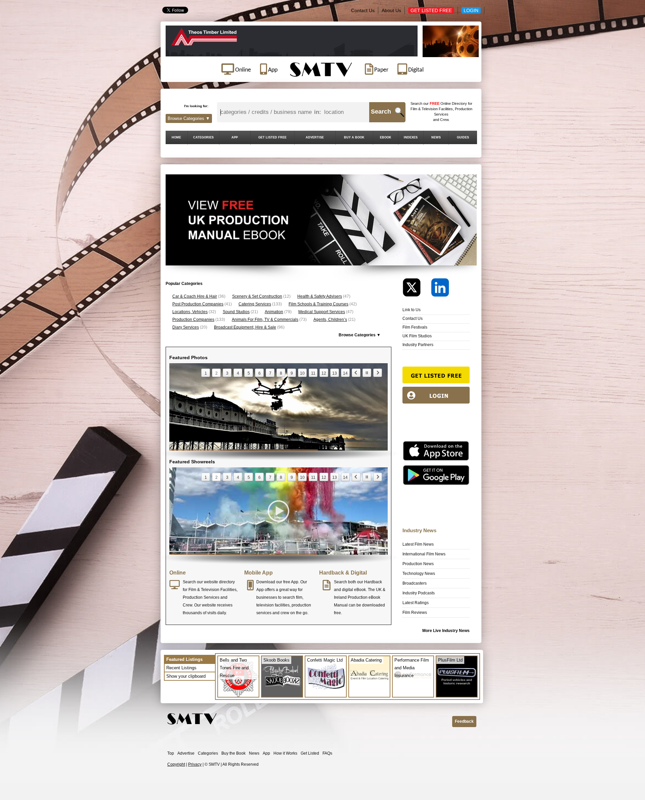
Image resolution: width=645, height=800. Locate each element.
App (266, 753)
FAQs (327, 753)
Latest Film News (418, 544)
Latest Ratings (415, 602)
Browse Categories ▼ (189, 118)
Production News (418, 563)
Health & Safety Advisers (319, 296)
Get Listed (310, 753)
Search (381, 111)
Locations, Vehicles (190, 311)
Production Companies (193, 319)
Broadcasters (414, 583)
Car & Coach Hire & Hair (194, 296)
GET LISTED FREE (272, 137)
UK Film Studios (417, 336)
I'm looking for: (196, 106)
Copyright (176, 764)
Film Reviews (414, 612)
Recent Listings (181, 667)
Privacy (195, 764)
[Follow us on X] (416, 289)
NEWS (436, 137)
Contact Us (363, 10)
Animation (274, 311)
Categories (208, 753)
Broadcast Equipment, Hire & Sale (245, 327)
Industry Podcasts (418, 593)
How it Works (285, 753)
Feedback (464, 721)
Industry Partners (417, 344)
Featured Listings (184, 659)
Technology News (418, 573)
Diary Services (185, 327)
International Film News (423, 554)
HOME (176, 137)
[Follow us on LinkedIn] (440, 289)
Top (170, 753)
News (254, 753)
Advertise (186, 753)
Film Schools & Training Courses (318, 304)
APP (234, 137)
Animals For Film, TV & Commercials (265, 319)
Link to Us (411, 309)
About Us (391, 10)
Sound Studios (236, 311)
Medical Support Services (321, 311)
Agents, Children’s (330, 319)
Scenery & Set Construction (257, 296)
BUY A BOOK (354, 137)
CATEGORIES (203, 137)
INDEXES (411, 137)
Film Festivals (414, 327)
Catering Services (255, 304)
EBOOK (385, 137)
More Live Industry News (446, 630)
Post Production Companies (197, 304)
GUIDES (463, 137)
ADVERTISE (315, 137)
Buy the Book (233, 753)
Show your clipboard (186, 676)
